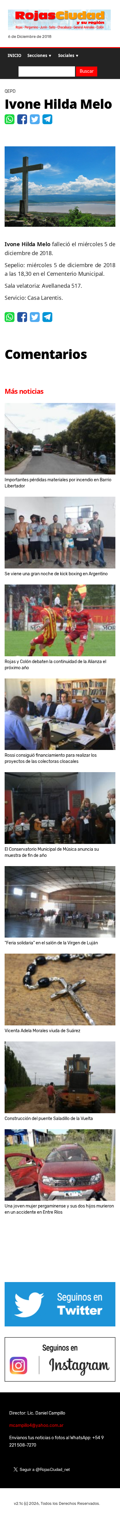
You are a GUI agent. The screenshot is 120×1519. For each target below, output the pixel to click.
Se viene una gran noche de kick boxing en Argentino (56, 573)
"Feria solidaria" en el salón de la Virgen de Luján (51, 943)
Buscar (87, 71)
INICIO (14, 55)
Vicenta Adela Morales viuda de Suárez (42, 1030)
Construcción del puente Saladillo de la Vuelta (49, 1118)
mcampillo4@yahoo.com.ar (36, 1425)
